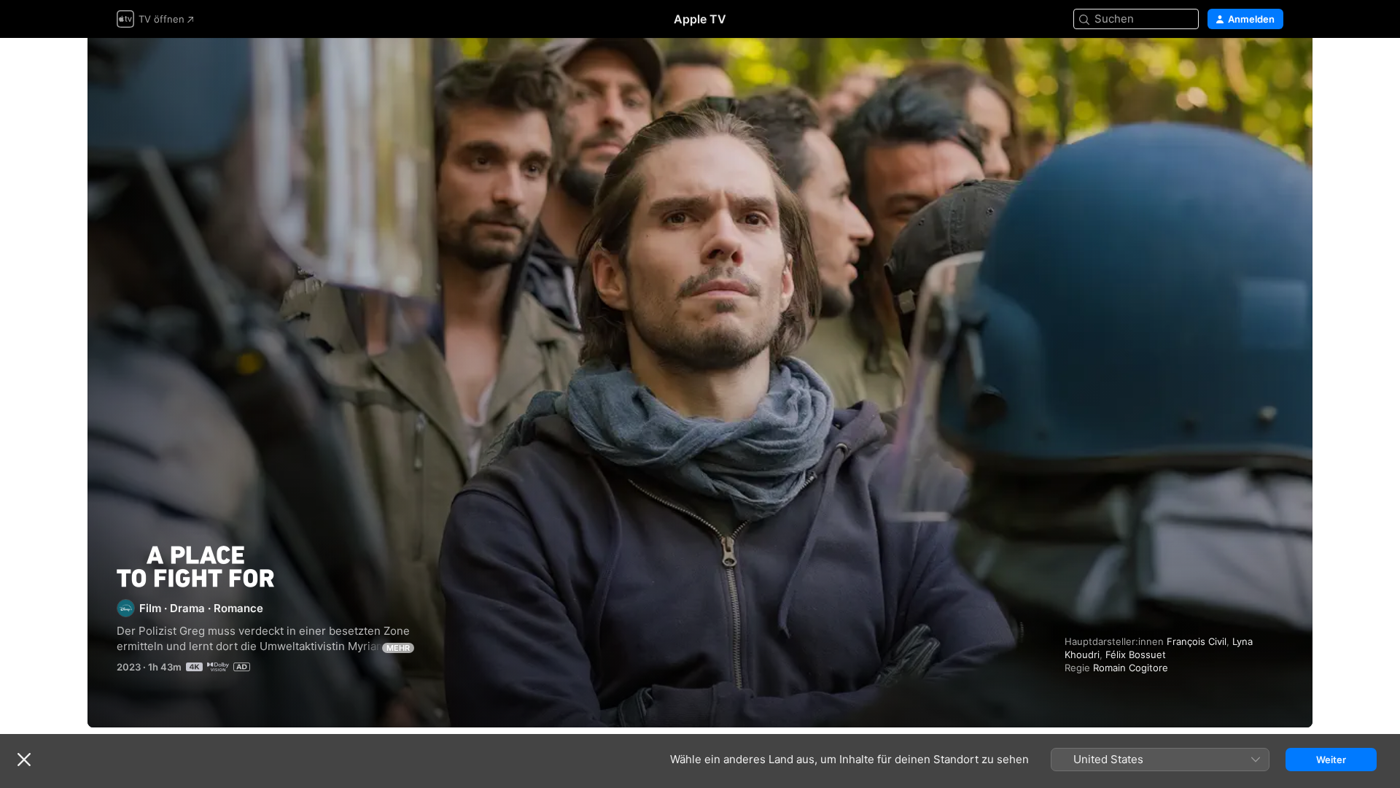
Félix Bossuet (1135, 654)
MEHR (398, 648)
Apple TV (700, 19)
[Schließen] (24, 759)
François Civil (1196, 641)
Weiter (1331, 759)
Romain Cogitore (1130, 667)
